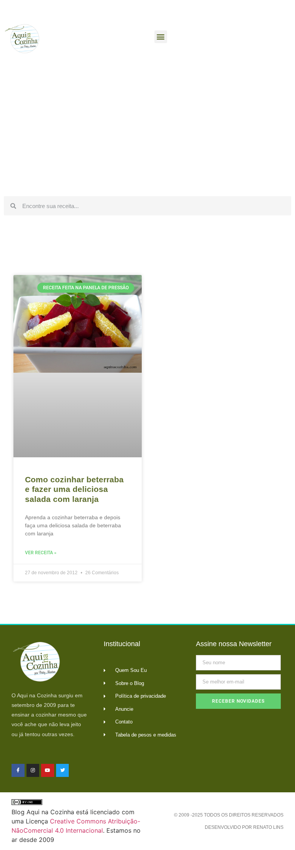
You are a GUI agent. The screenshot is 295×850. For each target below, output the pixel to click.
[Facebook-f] (18, 770)
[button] (160, 36)
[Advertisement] (147, 134)
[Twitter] (62, 770)
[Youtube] (47, 770)
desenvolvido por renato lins (244, 827)
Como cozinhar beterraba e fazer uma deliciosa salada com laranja (74, 489)
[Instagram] (33, 770)
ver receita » (40, 552)
